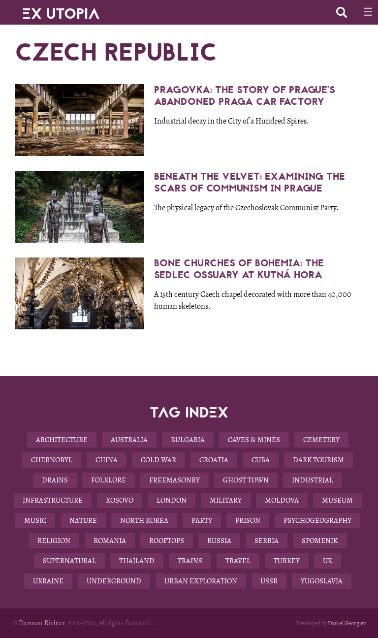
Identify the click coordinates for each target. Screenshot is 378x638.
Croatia (213, 460)
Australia (129, 440)
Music (35, 520)
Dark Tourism (318, 460)
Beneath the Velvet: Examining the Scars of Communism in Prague (249, 182)
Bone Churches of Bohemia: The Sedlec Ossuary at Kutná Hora (239, 269)
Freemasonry (174, 480)
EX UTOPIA (61, 9)
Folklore (108, 480)
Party (201, 520)
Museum (337, 500)
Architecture (62, 440)
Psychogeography (317, 520)
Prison (247, 520)
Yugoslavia (322, 581)
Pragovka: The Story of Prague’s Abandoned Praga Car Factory (244, 96)
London (172, 500)
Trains (190, 561)
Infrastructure (53, 500)
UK (327, 561)
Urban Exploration (200, 581)
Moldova (282, 500)
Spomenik (320, 540)
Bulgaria (188, 440)
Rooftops (166, 540)
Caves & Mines (254, 440)
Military (226, 500)
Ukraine (48, 581)
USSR (269, 581)
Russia (219, 540)
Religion (53, 540)
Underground (114, 581)
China (106, 460)
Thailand (137, 561)
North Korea (144, 520)
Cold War (158, 460)
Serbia (266, 540)
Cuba (261, 460)
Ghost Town (246, 480)
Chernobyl (51, 460)
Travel (238, 561)
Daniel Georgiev (347, 623)
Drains (55, 480)
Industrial (312, 480)
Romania (110, 540)
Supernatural (69, 561)
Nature (83, 520)
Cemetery (321, 440)
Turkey (287, 561)
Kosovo (119, 500)
